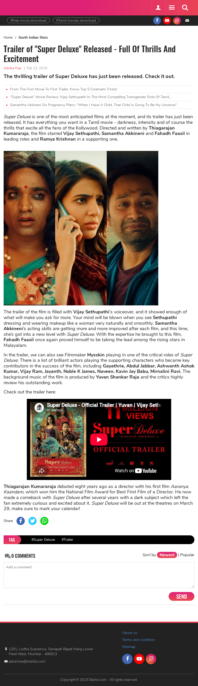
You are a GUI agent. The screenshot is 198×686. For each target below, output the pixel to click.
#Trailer (67, 539)
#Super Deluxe (43, 539)
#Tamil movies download (76, 20)
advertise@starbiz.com (27, 661)
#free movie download (28, 20)
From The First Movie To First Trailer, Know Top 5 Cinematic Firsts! (63, 89)
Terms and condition (138, 639)
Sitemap (128, 646)
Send (181, 596)
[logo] (20, 7)
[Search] (185, 7)
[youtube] (167, 20)
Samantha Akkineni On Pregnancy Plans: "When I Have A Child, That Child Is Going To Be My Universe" (93, 104)
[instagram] (177, 20)
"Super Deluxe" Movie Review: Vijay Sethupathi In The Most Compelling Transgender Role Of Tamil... (90, 97)
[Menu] (171, 7)
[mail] (187, 20)
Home (8, 37)
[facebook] (157, 20)
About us (129, 632)
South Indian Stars (33, 37)
